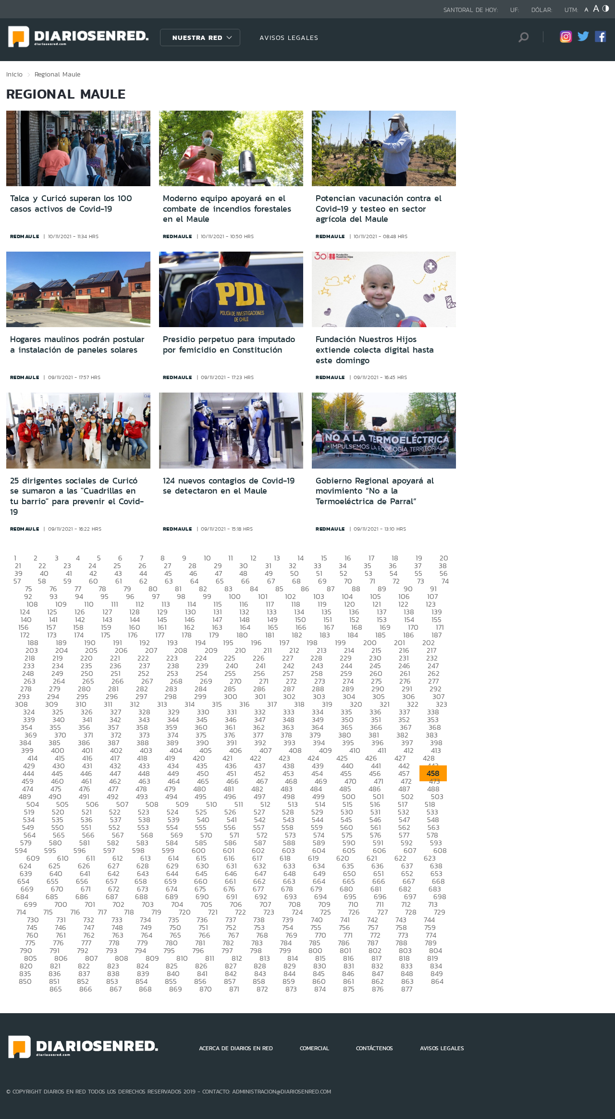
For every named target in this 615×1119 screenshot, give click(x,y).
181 (269, 635)
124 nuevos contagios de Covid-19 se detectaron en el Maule (229, 485)
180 (242, 635)
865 (55, 989)
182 (297, 635)
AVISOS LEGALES (289, 37)
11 (230, 558)
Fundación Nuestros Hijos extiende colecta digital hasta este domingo (375, 349)
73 (420, 581)
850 (25, 981)
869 (175, 989)
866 (85, 989)
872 (262, 989)
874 (320, 989)
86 (305, 589)
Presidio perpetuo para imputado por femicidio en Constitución (229, 344)
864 (437, 981)
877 (406, 989)
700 (60, 904)
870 (205, 989)
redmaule (24, 236)
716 (75, 912)
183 (325, 635)
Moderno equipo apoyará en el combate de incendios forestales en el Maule (227, 208)
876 (378, 989)
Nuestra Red (197, 37)
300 (230, 696)
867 (116, 989)
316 (244, 704)
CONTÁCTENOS (374, 1048)
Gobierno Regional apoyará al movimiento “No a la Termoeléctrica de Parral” (375, 491)
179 (214, 635)
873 (291, 989)
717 (102, 912)
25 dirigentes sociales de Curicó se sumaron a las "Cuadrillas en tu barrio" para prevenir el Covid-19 (77, 496)
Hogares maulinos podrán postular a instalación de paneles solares (77, 344)
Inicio (14, 74)
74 (445, 581)
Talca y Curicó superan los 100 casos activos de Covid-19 (71, 203)
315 (217, 704)
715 (48, 912)
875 (349, 989)
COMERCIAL (314, 1048)
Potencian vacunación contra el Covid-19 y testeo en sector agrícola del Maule (379, 208)
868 (145, 989)
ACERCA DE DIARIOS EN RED (236, 1048)
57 (17, 581)
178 (187, 635)
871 (234, 989)
